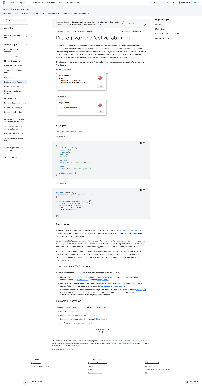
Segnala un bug (36, 363)
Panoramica (7, 13)
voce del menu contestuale (84, 315)
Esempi (66, 13)
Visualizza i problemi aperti (40, 366)
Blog (60, 2)
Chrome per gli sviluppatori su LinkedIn (157, 369)
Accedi (196, 2)
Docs (5, 9)
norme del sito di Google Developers (124, 343)
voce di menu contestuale (127, 230)
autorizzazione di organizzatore (113, 286)
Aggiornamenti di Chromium (97, 363)
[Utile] (141, 31)
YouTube (148, 366)
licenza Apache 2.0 (86, 343)
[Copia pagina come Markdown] (128, 38)
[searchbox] (14, 20)
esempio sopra (102, 280)
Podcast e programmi (95, 373)
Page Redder (83, 132)
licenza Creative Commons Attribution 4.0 (126, 341)
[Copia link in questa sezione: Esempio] (68, 126)
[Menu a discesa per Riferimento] (59, 13)
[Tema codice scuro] (141, 143)
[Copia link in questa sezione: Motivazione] (72, 224)
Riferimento (52, 13)
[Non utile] (144, 31)
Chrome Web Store (79, 13)
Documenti (36, 2)
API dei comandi (101, 319)
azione (113, 49)
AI (43, 13)
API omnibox (89, 323)
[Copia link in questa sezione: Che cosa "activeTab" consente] (93, 267)
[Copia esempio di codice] (144, 143)
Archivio (90, 369)
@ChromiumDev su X (152, 363)
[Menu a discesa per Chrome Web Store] (88, 13)
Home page (59, 32)
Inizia (16, 13)
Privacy (40, 381)
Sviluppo (25, 13)
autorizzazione (82, 280)
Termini (33, 381)
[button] (12, 36)
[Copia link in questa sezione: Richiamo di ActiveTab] (83, 301)
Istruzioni (35, 13)
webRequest (141, 290)
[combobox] (158, 2)
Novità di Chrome (72, 2)
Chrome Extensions (20, 9)
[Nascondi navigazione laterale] (25, 382)
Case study (51, 2)
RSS (146, 373)
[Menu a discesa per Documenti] (42, 2)
